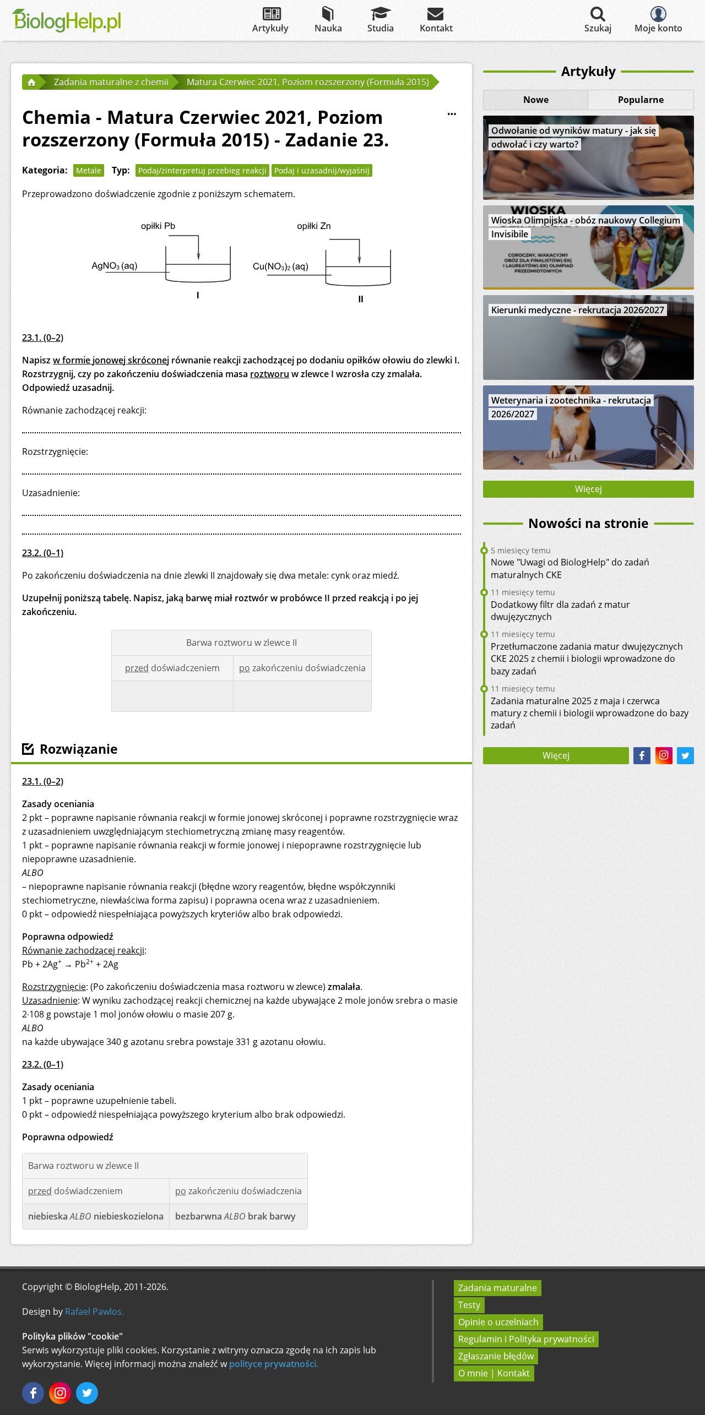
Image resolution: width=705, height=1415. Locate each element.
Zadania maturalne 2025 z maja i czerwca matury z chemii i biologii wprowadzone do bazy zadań (589, 713)
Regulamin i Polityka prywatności (526, 1339)
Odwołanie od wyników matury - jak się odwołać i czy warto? (573, 137)
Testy (469, 1305)
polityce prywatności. (273, 1364)
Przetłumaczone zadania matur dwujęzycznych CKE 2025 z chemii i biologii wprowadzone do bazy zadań (587, 658)
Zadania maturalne (497, 1288)
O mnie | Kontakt (494, 1373)
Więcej (588, 489)
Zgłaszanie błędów (496, 1356)
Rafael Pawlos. (94, 1311)
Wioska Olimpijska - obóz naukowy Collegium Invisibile (585, 227)
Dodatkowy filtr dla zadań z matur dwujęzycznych (560, 610)
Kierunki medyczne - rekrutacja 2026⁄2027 (577, 310)
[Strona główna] (30, 82)
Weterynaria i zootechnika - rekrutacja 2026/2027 (571, 407)
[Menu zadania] (452, 114)
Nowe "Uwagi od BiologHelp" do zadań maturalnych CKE (570, 568)
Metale (88, 170)
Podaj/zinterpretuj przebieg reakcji (202, 170)
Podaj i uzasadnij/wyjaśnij (322, 170)
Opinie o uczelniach (498, 1322)
